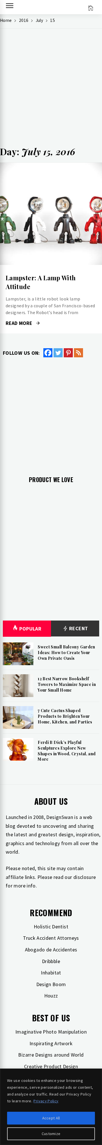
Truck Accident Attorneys (51, 938)
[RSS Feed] (78, 352)
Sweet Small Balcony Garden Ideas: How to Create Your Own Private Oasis (66, 652)
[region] (51, 1107)
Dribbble (51, 961)
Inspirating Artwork (51, 1043)
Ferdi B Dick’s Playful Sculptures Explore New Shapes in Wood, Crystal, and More (66, 751)
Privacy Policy (45, 1100)
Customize (51, 1133)
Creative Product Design (51, 1066)
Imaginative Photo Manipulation (51, 1031)
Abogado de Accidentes (51, 949)
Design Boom (51, 984)
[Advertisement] (51, 90)
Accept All (51, 1118)
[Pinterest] (68, 352)
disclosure (84, 877)
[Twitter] (58, 352)
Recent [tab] (78, 628)
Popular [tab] (30, 628)
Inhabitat (51, 972)
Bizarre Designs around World (51, 1054)
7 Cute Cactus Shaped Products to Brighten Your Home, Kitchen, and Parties (65, 716)
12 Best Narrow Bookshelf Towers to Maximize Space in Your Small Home (67, 684)
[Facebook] (47, 352)
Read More (51, 214)
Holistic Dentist (51, 926)
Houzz (51, 995)
